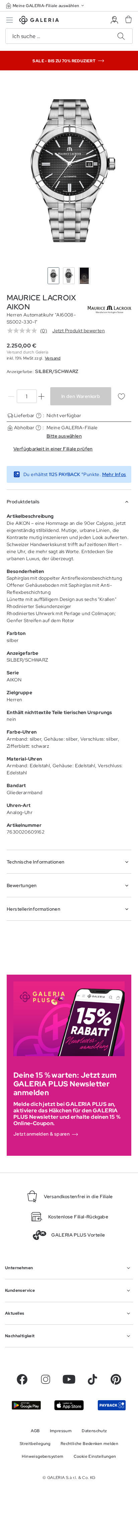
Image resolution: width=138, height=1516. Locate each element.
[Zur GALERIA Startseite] (39, 21)
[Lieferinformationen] (38, 415)
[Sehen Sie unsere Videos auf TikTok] (92, 1379)
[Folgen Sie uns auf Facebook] (22, 1379)
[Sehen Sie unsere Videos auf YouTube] (69, 1379)
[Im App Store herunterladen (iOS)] (68, 1405)
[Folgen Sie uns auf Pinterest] (116, 1379)
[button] (45, 5)
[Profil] (114, 20)
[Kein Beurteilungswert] (23, 330)
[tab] (69, 170)
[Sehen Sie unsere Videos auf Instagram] (45, 1379)
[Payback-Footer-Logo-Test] (111, 1405)
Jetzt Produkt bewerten (78, 331)
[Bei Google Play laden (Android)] (26, 1405)
